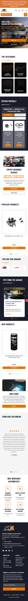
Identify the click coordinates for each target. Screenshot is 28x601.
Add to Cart (8, 145)
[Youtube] (6, 551)
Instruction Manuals (7, 567)
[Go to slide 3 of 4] (15, 254)
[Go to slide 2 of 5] (11, 373)
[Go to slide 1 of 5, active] (9, 373)
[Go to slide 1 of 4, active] (10, 254)
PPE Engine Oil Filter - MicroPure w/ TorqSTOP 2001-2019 (14, 356)
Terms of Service (15, 594)
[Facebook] (3, 551)
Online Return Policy (20, 557)
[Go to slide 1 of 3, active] (11, 318)
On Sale (14, 118)
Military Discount (19, 565)
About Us (5, 557)
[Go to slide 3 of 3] (16, 318)
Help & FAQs (6, 565)
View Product (14, 248)
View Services (14, 189)
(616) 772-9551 (8, 4)
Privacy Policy (18, 562)
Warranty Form (18, 560)
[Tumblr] (12, 551)
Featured (7, 114)
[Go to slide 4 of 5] (16, 373)
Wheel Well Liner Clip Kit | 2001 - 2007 (8, 134)
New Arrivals (20, 114)
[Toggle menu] (26, 10)
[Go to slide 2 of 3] (14, 318)
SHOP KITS (14, 40)
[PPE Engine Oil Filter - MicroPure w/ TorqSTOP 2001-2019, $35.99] (14, 341)
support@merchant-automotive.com (12, 543)
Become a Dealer (7, 560)
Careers (5, 559)
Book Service (14, 193)
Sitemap (22, 594)
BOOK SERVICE (14, 44)
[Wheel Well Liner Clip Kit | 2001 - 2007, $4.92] (14, 222)
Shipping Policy (18, 559)
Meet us (14, 406)
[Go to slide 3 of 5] (14, 373)
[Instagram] (9, 551)
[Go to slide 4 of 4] (17, 254)
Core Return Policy (19, 564)
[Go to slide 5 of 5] (18, 373)
